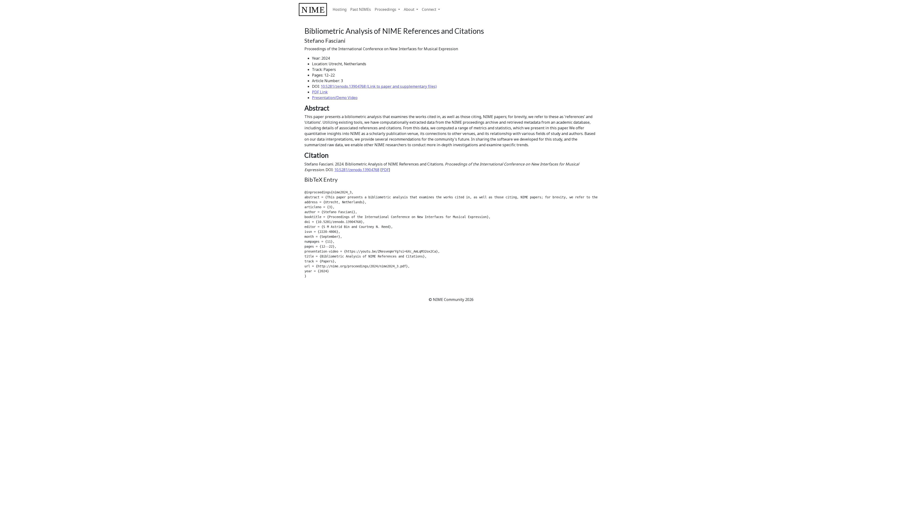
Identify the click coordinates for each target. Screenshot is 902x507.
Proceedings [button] (386, 9)
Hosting (339, 9)
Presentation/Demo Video (335, 97)
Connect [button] (429, 9)
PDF (385, 169)
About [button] (409, 9)
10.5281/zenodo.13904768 (356, 169)
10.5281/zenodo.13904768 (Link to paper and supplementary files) (379, 86)
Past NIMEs (360, 9)
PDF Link (320, 92)
